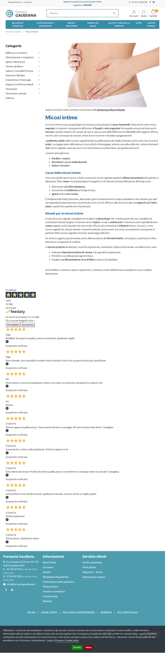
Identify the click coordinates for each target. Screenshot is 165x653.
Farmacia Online (13, 31)
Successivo (28, 324)
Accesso (28, 2)
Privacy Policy (50, 586)
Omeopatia (11, 89)
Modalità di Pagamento (55, 577)
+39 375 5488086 (138, 2)
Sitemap (47, 601)
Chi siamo (48, 567)
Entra (99, 572)
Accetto (77, 647)
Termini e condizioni (54, 591)
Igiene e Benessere (15, 61)
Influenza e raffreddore (79, 612)
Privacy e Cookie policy (67, 640)
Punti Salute (89, 567)
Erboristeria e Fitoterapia (18, 80)
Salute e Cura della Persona (19, 71)
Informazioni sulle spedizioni (58, 581)
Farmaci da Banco (14, 66)
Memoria (106, 612)
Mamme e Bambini (15, 75)
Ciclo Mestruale (127, 612)
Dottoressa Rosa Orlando (111, 109)
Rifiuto (89, 647)
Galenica (10, 98)
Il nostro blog (50, 596)
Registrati (88, 572)
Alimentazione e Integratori (20, 57)
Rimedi (47, 572)
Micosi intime (31, 31)
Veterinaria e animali (16, 93)
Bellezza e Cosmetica (16, 52)
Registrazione (15, 2)
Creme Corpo (49, 612)
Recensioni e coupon (93, 577)
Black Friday (49, 562)
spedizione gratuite (82, 1)
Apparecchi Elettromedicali (19, 84)
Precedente (13, 324)
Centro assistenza (92, 562)
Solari (31, 612)
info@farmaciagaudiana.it (21, 584)
